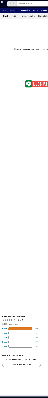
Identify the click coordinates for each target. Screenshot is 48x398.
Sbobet (4, 10)
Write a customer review (22, 365)
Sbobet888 (13, 10)
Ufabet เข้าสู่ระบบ (27, 10)
